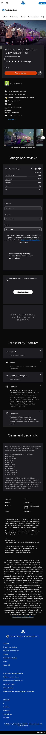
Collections (14, 17)
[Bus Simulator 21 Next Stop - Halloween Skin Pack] (19, 137)
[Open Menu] (2, 3)
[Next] (43, 137)
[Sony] (41, 734)
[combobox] (23, 208)
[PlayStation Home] (23, 3)
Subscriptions (33, 17)
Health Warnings (10, 540)
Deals (23, 17)
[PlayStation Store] (10, 10)
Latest (5, 17)
